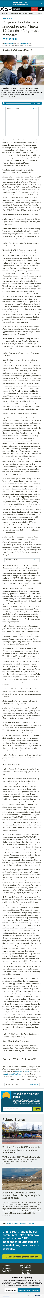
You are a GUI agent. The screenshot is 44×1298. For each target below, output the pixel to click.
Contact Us (26, 1273)
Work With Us (7, 1271)
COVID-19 (30, 1223)
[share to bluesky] (10, 39)
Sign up (37, 1109)
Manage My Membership (26, 1267)
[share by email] (4, 39)
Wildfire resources (29, 13)
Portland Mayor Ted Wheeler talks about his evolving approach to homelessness (21, 1150)
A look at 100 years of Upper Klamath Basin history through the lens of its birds (21, 1195)
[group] (22, 103)
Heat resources (16, 13)
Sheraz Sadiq (8, 43)
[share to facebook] (7, 39)
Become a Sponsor (33, 108)
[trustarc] (38, 1296)
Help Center (6, 1268)
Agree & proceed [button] (24, 1290)
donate (34, 9)
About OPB (4, 13)
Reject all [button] (35, 1290)
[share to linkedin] (13, 39)
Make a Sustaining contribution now (22, 1257)
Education (22, 1223)
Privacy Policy (6, 1296)
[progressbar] (18, 103)
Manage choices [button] (11, 1290)
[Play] (4, 103)
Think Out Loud (7, 18)
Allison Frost (24, 43)
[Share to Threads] (16, 39)
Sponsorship (26, 1270)
